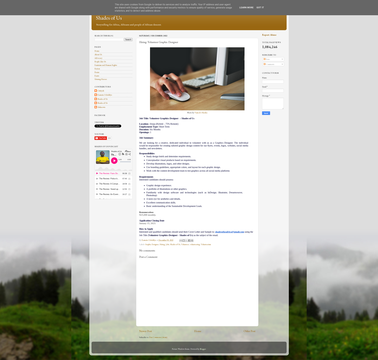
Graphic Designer (152, 244)
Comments (269, 64)
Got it (260, 7)
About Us (98, 54)
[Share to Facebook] (189, 240)
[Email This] (180, 240)
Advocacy (98, 58)
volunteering (195, 244)
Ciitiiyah (100, 90)
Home (197, 331)
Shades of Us (109, 17)
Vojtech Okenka (201, 112)
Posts (267, 59)
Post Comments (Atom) (158, 337)
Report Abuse (269, 34)
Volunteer (185, 244)
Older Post (249, 331)
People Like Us (100, 61)
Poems (96, 72)
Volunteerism (206, 244)
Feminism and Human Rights (105, 65)
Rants (96, 75)
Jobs (167, 244)
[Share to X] (186, 240)
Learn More (246, 7)
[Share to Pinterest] (192, 240)
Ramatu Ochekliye (104, 95)
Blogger (203, 349)
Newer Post (145, 331)
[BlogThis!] (183, 240)
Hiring (162, 244)
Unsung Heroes (100, 79)
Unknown (101, 107)
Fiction (97, 68)
